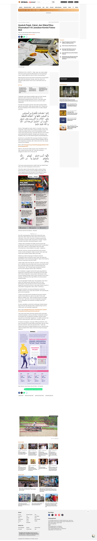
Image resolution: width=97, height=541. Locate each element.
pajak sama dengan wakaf (39, 395)
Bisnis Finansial (58, 7)
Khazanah (20, 516)
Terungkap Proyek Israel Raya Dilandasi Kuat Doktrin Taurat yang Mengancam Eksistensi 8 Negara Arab (23, 90)
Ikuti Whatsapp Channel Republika (34, 389)
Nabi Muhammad (22, 9)
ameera (20, 7)
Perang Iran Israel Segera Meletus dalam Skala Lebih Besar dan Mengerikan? (43, 89)
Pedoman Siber (37, 527)
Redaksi (27, 527)
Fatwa (30, 9)
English (36, 520)
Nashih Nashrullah (32, 34)
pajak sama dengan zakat (29, 395)
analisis (51, 7)
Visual (27, 520)
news (47, 7)
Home (19, 22)
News (19, 517)
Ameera (19, 514)
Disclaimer (20, 529)
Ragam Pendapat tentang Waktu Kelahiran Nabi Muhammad (69, 42)
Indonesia (27, 22)
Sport (36, 517)
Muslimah (38, 9)
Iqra (27, 516)
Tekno (27, 519)
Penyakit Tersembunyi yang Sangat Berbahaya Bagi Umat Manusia (32, 89)
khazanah (38, 7)
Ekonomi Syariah (27, 7)
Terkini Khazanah (63, 84)
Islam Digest (23, 22)
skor (34, 7)
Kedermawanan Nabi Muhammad (69, 45)
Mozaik (33, 9)
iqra (43, 7)
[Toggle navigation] (19, 2)
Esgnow (19, 520)
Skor (35, 514)
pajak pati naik (21, 395)
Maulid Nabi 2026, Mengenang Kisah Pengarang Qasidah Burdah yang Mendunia (70, 57)
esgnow (65, 7)
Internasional (20, 519)
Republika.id (70, 2)
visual (69, 7)
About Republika (21, 527)
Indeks (76, 7)
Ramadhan (28, 522)
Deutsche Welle (64, 2)
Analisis (27, 517)
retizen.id (76, 2)
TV (73, 7)
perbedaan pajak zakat (49, 395)
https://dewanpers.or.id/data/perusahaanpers (27, 535)
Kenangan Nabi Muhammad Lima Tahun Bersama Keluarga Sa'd (69, 49)
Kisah (27, 9)
